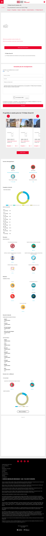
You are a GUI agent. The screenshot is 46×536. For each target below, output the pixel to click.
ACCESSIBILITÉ (4, 477)
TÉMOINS (3, 475)
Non (4, 71)
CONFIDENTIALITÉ (5, 474)
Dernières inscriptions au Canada (22, 494)
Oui (8, 71)
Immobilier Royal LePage (23, 2)
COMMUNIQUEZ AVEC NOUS (7, 464)
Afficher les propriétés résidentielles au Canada (9, 494)
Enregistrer (9, 145)
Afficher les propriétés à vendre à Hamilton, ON (11, 39)
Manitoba (24, 485)
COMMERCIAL (4, 470)
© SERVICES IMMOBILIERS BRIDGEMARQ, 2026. (12, 479)
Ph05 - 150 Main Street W (25, 141)
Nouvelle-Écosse (16, 486)
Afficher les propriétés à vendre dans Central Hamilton (13, 41)
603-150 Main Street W (38, 141)
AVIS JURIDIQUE (4, 472)
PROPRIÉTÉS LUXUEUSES (6, 468)
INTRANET (3, 471)
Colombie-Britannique (19, 485)
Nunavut (30, 486)
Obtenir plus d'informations (23, 47)
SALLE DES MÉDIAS (5, 465)
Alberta (14, 485)
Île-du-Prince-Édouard (22, 486)
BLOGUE (3, 467)
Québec (11, 485)
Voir (16, 145)
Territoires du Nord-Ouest (9, 486)
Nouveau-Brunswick (35, 485)
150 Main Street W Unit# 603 (12, 141)
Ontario (8, 485)
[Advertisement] (23, 437)
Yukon (27, 486)
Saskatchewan (29, 485)
